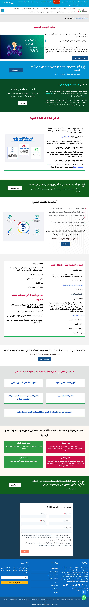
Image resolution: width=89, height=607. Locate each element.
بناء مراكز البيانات (77, 315)
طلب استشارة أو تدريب (46, 1)
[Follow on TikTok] (9, 2)
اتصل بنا (75, 5)
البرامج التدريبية (40, 12)
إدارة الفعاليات (16, 8)
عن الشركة (80, 1)
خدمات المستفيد (50, 12)
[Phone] (84, 592)
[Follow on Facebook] (12, 2)
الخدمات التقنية (60, 12)
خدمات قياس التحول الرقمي (68, 1)
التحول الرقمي (72, 8)
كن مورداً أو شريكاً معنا (24, 1)
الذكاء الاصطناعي (62, 8)
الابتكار (69, 137)
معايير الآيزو (35, 8)
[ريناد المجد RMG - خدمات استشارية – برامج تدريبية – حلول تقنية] (83, 10)
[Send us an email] (4, 2)
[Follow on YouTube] (11, 4)
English (70, 5)
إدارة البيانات (53, 8)
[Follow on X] (6, 2)
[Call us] (2, 2)
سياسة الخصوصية (83, 5)
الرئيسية (86, 1)
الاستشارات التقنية (70, 12)
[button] (2, 10)
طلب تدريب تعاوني (35, 1)
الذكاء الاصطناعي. (77, 294)
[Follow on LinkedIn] (12, 4)
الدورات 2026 (56, 1)
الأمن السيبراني (44, 8)
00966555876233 (77, 588)
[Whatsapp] (84, 597)
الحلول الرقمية (31, 12)
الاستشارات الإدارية (26, 8)
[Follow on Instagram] (11, 2)
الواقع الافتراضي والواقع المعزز (73, 285)
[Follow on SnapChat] (7, 2)
